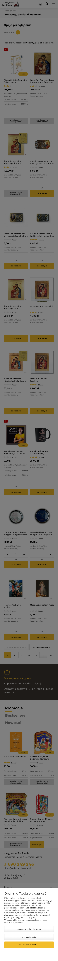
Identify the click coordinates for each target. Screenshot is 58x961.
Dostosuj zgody (29, 937)
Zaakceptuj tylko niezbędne (29, 929)
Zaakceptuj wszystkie (29, 945)
